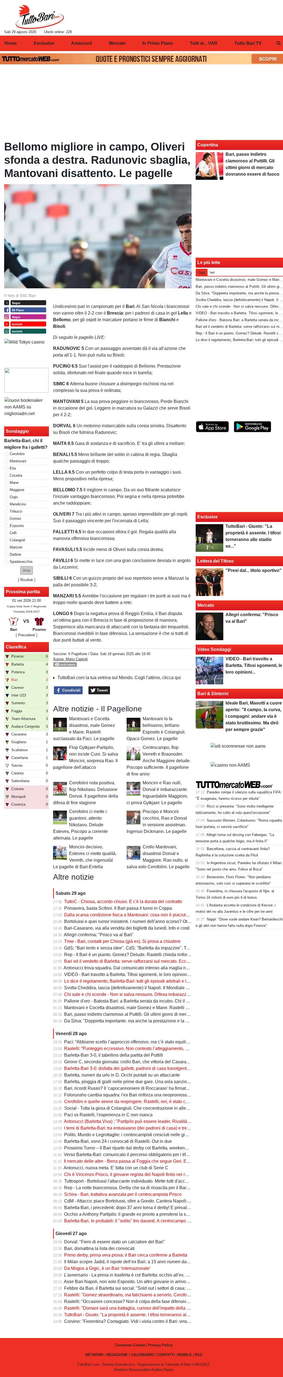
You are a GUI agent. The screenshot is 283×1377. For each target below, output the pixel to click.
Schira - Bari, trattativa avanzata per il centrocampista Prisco (123, 1194)
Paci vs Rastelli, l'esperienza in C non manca (108, 1114)
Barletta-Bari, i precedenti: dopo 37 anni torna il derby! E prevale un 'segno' (137, 1207)
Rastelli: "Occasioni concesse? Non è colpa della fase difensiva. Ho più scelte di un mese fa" (155, 1301)
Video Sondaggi (214, 649)
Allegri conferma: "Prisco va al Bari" (98, 934)
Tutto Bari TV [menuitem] (248, 43)
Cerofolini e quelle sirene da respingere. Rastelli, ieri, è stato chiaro (129, 1101)
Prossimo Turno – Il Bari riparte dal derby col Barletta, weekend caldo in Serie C (142, 1148)
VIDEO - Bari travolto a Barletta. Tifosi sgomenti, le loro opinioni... (127, 974)
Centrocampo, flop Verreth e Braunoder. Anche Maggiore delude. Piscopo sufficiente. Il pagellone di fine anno (159, 760)
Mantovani (18, 461)
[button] (26, 570)
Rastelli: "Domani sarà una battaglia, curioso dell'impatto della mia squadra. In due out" (149, 1308)
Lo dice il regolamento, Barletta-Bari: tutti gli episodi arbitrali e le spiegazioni (138, 981)
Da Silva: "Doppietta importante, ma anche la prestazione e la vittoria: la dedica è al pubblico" (155, 1021)
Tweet (102, 690)
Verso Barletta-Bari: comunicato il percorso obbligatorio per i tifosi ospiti (133, 1154)
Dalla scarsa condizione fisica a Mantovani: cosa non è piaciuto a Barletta (136, 914)
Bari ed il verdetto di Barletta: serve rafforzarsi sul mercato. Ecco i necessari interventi (147, 961)
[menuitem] (278, 43)
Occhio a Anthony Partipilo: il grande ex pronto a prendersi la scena (130, 1214)
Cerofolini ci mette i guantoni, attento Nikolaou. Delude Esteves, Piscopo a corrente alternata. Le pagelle (80, 824)
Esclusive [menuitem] (44, 43)
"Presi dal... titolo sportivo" (254, 570)
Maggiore (17, 490)
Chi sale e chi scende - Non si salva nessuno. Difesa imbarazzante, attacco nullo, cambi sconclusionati (164, 994)
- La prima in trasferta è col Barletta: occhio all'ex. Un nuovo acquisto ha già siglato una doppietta (171, 1275)
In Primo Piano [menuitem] (157, 43)
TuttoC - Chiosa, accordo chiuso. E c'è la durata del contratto (123, 901)
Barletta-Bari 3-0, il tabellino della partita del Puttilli (113, 1055)
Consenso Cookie (130, 1345)
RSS (198, 1355)
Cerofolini (17, 454)
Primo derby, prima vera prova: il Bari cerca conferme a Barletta (125, 1255)
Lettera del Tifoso (215, 561)
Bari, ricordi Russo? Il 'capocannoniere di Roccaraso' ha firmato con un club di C (142, 1088)
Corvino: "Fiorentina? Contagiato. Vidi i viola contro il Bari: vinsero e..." (133, 1321)
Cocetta (16, 475)
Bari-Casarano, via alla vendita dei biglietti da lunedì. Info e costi (127, 928)
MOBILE (185, 1355)
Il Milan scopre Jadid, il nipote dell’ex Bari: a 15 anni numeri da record (132, 1261)
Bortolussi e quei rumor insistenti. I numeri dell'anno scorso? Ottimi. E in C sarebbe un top (151, 921)
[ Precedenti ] (26, 635)
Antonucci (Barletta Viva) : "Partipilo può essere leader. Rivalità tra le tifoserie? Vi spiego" (151, 1121)
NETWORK (94, 1355)
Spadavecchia (21, 562)
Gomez (15, 518)
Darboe (15, 554)
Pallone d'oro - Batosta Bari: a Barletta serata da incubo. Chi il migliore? (134, 1001)
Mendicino (18, 504)
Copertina (207, 145)
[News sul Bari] (39, 16)
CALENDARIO (142, 1355)
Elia (13, 468)
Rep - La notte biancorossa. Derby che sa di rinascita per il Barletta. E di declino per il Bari (152, 1187)
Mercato (205, 605)
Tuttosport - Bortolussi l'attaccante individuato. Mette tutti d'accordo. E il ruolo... (140, 1181)
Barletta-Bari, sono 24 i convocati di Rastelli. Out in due (118, 1141)
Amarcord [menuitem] (81, 43)
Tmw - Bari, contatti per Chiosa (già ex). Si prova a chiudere (122, 941)
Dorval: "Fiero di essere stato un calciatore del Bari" (114, 1241)
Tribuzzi (16, 511)
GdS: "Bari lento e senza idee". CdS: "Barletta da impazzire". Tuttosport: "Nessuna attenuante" (156, 948)
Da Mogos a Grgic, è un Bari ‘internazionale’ (107, 1268)
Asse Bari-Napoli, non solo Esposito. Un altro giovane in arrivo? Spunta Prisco (140, 1281)
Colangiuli (17, 540)
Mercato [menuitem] (117, 43)
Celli (13, 533)
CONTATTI (166, 1355)
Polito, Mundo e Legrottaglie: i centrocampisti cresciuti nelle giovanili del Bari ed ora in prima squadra (163, 1134)
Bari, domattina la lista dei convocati (99, 1248)
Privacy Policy (160, 1345)
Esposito (17, 526)
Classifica (16, 647)
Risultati (26, 580)
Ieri (212, 272)
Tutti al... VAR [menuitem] (204, 43)
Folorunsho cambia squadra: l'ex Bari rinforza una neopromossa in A (131, 1095)
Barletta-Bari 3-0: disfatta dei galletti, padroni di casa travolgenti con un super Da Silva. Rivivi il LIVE (162, 1068)
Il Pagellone (77, 654)
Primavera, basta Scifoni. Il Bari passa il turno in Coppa (118, 908)
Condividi (70, 690)
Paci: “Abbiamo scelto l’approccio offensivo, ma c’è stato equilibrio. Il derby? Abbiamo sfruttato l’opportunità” (169, 1042)
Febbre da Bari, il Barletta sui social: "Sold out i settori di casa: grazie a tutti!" (138, 1288)
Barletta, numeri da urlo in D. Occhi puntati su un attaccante (122, 1075)
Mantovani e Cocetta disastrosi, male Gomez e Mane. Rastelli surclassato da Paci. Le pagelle (155, 1007)
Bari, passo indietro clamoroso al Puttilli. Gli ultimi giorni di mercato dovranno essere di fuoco (154, 1014)
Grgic (14, 497)
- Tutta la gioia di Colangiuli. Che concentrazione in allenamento (133, 1108)
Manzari (16, 547)
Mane (14, 483)
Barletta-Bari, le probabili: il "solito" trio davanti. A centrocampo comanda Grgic (140, 1220)
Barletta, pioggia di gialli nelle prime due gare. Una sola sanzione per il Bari (138, 1081)
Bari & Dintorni (212, 693)
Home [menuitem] (10, 43)
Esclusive (207, 517)
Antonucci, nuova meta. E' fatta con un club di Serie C (116, 1167)
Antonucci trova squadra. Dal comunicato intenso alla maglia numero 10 (134, 968)
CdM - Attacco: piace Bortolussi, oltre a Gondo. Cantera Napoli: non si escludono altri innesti (154, 1201)
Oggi (201, 272)
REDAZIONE (117, 1355)
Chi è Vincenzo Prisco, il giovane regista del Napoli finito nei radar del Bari (137, 1174)
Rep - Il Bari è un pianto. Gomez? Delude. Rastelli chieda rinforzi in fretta (135, 954)
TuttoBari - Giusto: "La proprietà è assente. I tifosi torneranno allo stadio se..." (139, 1314)
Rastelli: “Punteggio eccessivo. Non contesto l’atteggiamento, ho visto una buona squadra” (152, 1048)
